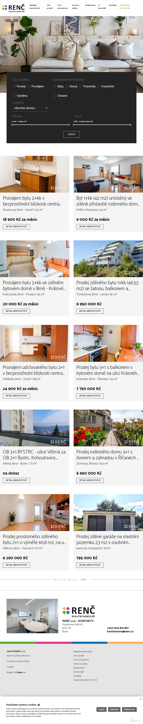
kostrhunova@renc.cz (120, 631)
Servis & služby (74, 27)
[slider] (73, 125)
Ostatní (62, 96)
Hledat (71, 134)
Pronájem (37, 86)
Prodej (21, 86)
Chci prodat (48, 27)
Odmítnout (114, 709)
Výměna (22, 96)
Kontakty (114, 25)
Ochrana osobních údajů (18, 661)
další (83, 579)
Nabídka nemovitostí (36, 27)
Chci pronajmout (61, 27)
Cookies (10, 667)
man (21, 672)
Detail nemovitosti (16, 226)
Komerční (108, 86)
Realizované (88, 25)
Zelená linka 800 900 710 (128, 27)
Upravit (101, 709)
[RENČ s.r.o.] (23, 8)
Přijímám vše (129, 709)
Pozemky (89, 86)
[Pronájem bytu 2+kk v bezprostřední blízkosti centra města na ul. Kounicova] (34, 174)
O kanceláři (101, 27)
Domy (73, 86)
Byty (61, 86)
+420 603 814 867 (118, 628)
